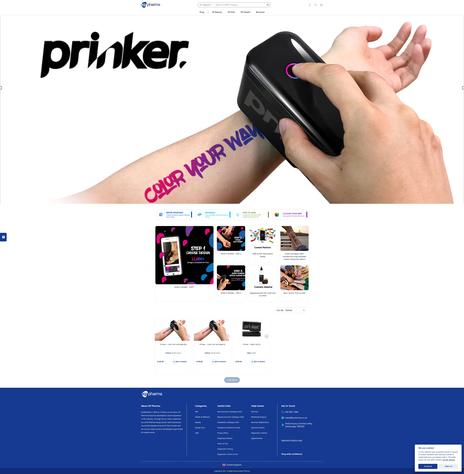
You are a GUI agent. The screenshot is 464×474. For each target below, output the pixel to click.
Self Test (254, 411)
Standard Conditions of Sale (228, 427)
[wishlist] (315, 4)
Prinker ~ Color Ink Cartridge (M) (173, 344)
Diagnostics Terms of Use (227, 454)
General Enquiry (257, 427)
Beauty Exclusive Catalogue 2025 (230, 417)
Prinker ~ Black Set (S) (251, 344)
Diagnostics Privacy (225, 449)
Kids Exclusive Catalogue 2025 (229, 411)
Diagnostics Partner (259, 433)
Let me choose (448, 460)
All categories (205, 5)
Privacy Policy (222, 433)
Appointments (257, 438)
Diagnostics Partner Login (291, 440)
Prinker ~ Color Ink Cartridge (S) (212, 344)
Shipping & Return (224, 438)
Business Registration (260, 422)
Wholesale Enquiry (258, 417)
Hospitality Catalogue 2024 (228, 422)
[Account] (309, 4)
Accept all (428, 466)
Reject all (448, 466)
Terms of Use (222, 443)
